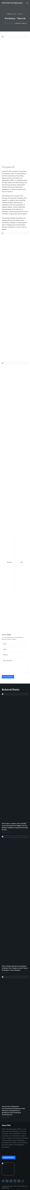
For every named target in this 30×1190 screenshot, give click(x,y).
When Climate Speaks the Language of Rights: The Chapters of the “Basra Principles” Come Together (15, 968)
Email (4, 649)
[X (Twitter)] (7, 1181)
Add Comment (7, 660)
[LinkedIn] (15, 1181)
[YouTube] (19, 1181)
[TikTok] (22, 1181)
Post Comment (8, 676)
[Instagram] (11, 1181)
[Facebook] (3, 1181)
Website (5, 655)
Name (4, 644)
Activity (20, 14)
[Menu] (27, 3)
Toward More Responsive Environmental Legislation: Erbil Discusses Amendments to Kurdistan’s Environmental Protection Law (13, 1110)
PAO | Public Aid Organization (12, 3)
